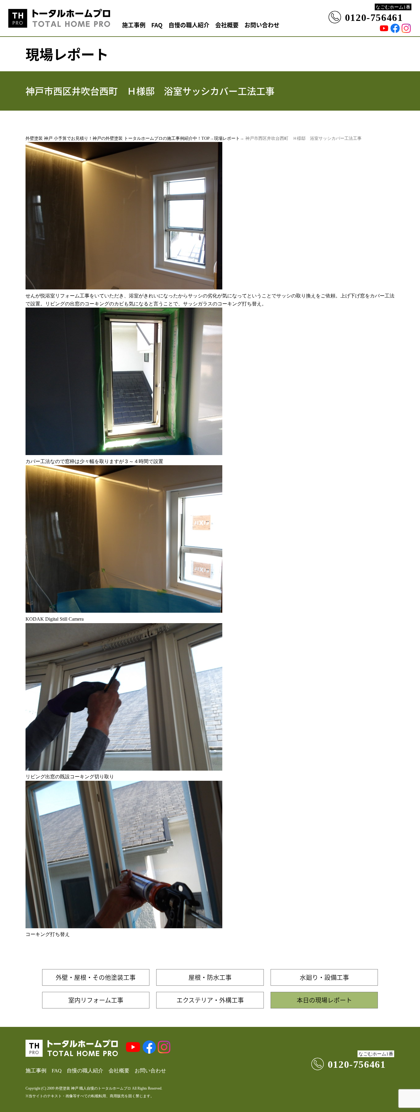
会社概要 (227, 25)
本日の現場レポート (324, 1000)
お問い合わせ (261, 25)
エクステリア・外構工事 (210, 1000)
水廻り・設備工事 (324, 977)
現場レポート (227, 138)
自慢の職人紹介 (188, 25)
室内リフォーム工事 (95, 1000)
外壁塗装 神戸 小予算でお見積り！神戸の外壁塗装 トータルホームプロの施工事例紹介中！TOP (118, 138)
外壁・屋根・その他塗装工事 (96, 977)
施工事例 (133, 25)
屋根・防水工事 (210, 977)
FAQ (157, 25)
